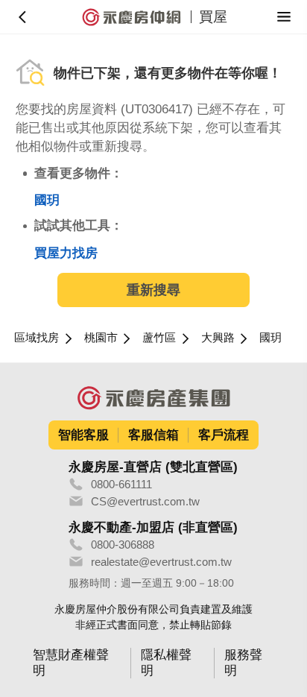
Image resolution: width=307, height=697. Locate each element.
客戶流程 (223, 435)
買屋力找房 (66, 253)
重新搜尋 (153, 290)
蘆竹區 (159, 337)
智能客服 (83, 435)
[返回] (22, 16)
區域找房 (36, 337)
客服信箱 (153, 435)
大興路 (218, 337)
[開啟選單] (284, 16)
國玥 (47, 200)
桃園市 (101, 337)
